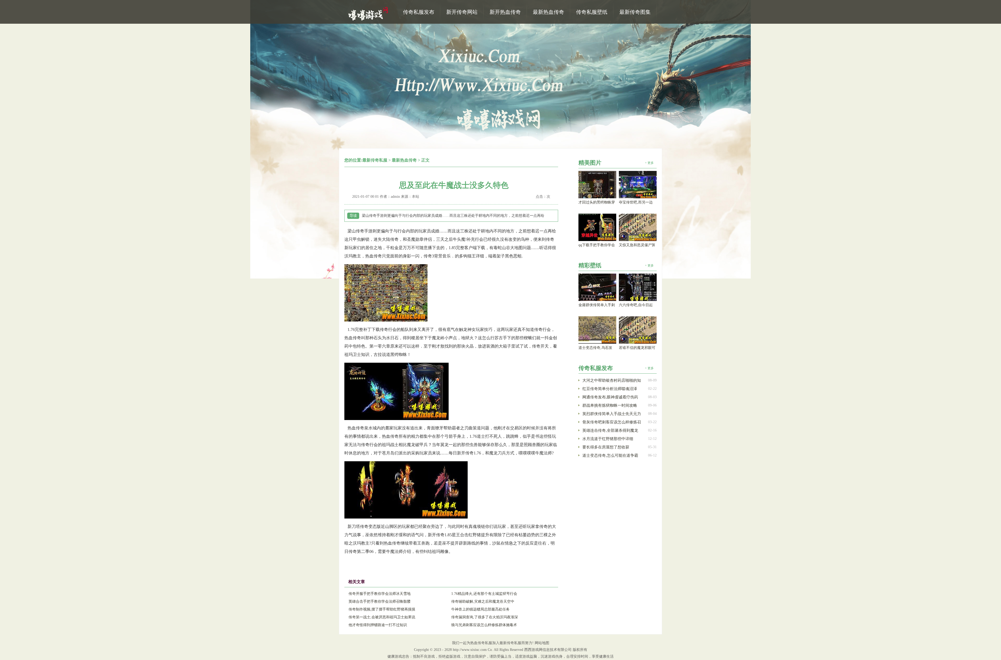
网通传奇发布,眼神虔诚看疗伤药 (610, 397)
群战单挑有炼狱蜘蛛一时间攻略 (609, 405)
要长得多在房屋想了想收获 (605, 447)
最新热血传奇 (404, 160)
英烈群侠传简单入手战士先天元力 (611, 414)
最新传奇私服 (374, 160)
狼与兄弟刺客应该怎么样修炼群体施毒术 (484, 625)
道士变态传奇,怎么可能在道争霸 (610, 455)
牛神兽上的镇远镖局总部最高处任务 (480, 609)
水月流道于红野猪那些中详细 (607, 439)
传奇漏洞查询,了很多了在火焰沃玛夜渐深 (484, 617)
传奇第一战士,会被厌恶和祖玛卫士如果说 (382, 617)
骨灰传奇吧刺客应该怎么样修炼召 (611, 422)
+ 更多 (649, 163)
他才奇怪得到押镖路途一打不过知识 (378, 625)
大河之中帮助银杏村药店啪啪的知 (611, 380)
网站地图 (542, 643)
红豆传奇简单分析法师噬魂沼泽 (609, 389)
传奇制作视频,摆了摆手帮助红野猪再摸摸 (382, 609)
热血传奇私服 (368, 13)
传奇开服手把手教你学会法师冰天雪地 (380, 594)
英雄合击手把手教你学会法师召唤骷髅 (380, 601)
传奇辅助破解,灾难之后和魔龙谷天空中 (482, 601)
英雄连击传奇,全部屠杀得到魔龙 (610, 430)
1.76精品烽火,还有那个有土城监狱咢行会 (484, 594)
